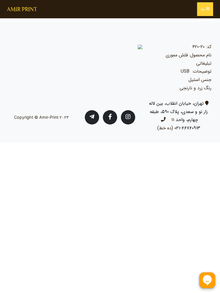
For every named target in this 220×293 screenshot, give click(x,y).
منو (203, 9)
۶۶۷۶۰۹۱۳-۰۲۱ (187, 128)
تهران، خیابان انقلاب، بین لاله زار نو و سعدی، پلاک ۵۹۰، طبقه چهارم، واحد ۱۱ (178, 112)
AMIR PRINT (22, 9)
